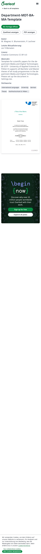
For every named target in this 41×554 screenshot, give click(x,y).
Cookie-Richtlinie (24, 546)
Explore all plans (20, 214)
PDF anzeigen (29, 32)
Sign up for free (20, 209)
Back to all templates (10, 8)
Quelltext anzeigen (11, 32)
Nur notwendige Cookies (12, 549)
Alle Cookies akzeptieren (12, 551)
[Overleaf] (8, 3)
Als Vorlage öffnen (10, 27)
